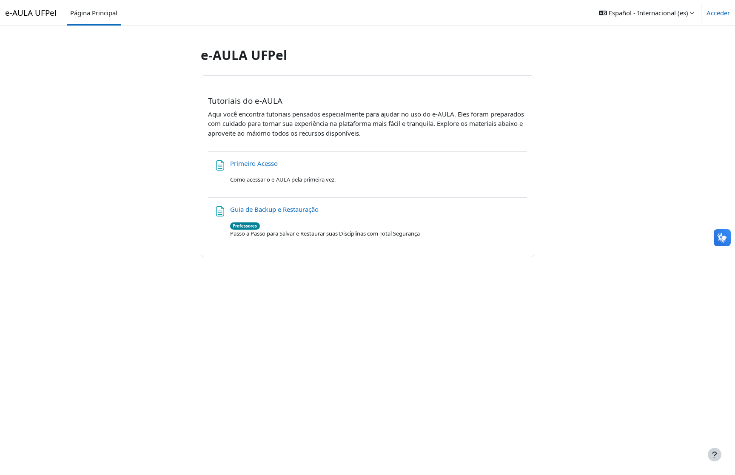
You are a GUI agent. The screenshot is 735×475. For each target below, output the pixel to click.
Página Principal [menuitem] (93, 13)
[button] (646, 13)
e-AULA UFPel (31, 12)
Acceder (718, 13)
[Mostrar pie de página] (714, 454)
